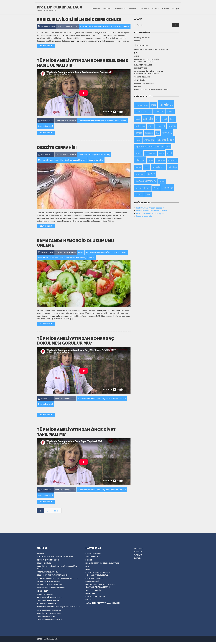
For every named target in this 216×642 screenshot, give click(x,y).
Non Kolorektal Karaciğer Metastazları (55, 557)
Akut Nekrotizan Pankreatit (49, 597)
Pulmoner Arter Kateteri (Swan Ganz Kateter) (57, 578)
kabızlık (172, 125)
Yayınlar (132, 8)
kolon (138, 140)
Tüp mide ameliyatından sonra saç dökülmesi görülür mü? (75, 340)
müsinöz (161, 153)
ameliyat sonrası (143, 111)
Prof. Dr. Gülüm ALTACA (59, 7)
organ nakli (160, 160)
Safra (146, 167)
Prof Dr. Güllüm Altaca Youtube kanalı (151, 210)
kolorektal (149, 139)
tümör (156, 188)
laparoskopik (166, 139)
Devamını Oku (46, 46)
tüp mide (167, 187)
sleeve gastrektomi (146, 180)
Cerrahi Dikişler (44, 563)
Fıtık (136, 53)
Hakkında (108, 8)
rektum (137, 86)
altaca (153, 104)
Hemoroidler (42, 591)
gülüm (150, 126)
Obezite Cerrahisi (57, 147)
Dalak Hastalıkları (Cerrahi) (49, 585)
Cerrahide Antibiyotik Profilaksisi (52, 575)
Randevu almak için (144, 216)
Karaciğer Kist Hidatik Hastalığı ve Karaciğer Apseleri (57, 567)
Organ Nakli (139, 80)
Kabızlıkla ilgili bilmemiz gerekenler (79, 19)
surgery (162, 181)
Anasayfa (138, 549)
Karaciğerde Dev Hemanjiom (49, 613)
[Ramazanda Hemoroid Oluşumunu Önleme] (83, 283)
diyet (164, 119)
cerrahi (148, 118)
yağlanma (139, 194)
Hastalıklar (120, 8)
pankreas (172, 160)
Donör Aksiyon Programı (48, 560)
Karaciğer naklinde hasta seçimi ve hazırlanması (58, 607)
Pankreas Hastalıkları (144, 83)
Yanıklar (40, 554)
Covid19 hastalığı (142, 38)
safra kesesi (158, 167)
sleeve (151, 173)
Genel (136, 56)
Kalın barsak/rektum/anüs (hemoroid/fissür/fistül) (146, 60)
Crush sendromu (144, 45)
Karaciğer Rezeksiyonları (48, 600)
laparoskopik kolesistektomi (149, 146)
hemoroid (160, 126)
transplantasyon (143, 188)
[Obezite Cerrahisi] (83, 186)
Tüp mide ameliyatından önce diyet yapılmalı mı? (76, 432)
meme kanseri (150, 153)
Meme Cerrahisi (140, 68)
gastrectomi (140, 126)
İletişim (175, 8)
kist (157, 133)
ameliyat (166, 104)
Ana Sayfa (96, 8)
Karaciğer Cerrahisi (143, 65)
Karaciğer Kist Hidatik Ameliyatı (51, 588)
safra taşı (172, 167)
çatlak (148, 194)
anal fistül (170, 112)
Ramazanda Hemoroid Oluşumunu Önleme (75, 243)
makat (139, 153)
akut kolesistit (142, 105)
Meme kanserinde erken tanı (49, 610)
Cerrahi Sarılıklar (45, 594)
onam (150, 160)
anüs (138, 118)
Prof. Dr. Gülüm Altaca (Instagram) (150, 213)
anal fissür (159, 111)
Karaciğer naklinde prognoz (49, 620)
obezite (140, 160)
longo (168, 147)
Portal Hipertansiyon (46, 604)
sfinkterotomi (140, 174)
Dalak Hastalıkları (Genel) (48, 581)
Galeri (154, 8)
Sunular (143, 8)
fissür (172, 119)
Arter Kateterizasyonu (47, 572)
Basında (165, 8)
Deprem (137, 41)
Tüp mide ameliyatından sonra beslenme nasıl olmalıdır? (82, 63)
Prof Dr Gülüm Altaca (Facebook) (150, 208)
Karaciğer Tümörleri (46, 616)
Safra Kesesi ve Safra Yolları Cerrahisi (151, 90)
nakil (169, 153)
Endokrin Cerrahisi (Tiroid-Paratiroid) (151, 50)
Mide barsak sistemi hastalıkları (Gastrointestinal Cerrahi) (148, 72)
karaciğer (149, 133)
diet (157, 119)
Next (56, 511)
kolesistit (167, 132)
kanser (139, 132)
